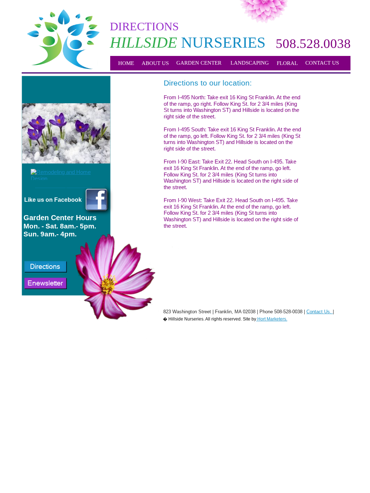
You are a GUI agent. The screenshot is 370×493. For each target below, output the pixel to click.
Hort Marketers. (271, 319)
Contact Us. (318, 311)
